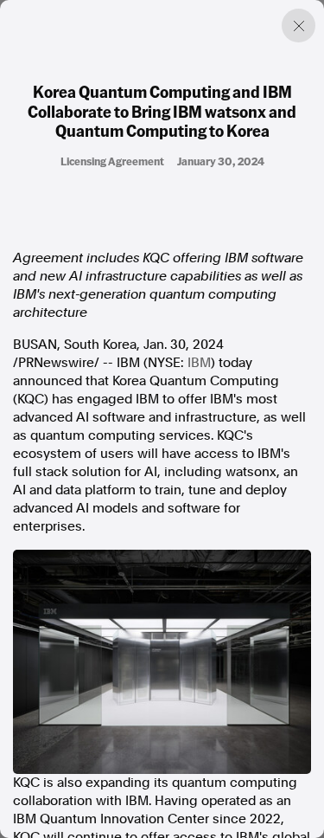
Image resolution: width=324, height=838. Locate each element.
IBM (199, 363)
